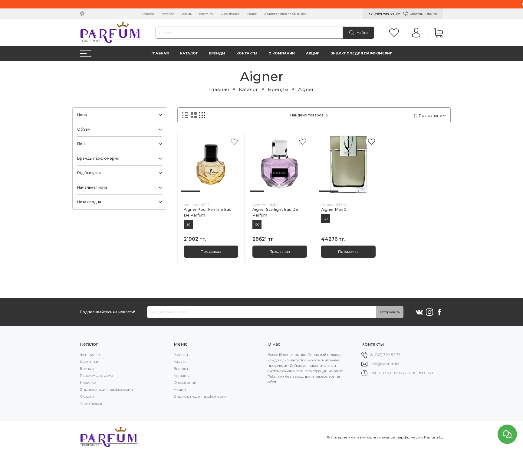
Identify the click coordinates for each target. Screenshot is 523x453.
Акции (252, 13)
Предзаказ (211, 251)
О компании (230, 13)
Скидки (87, 396)
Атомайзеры (91, 403)
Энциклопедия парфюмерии (286, 13)
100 (257, 224)
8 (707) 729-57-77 (385, 354)
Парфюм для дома (96, 375)
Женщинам (90, 354)
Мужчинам (90, 361)
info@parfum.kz (384, 363)
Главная (148, 13)
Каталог (167, 13)
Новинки (88, 382)
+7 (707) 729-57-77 (384, 13)
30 (188, 224)
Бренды (186, 13)
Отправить (390, 312)
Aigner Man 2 (334, 209)
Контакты (206, 13)
